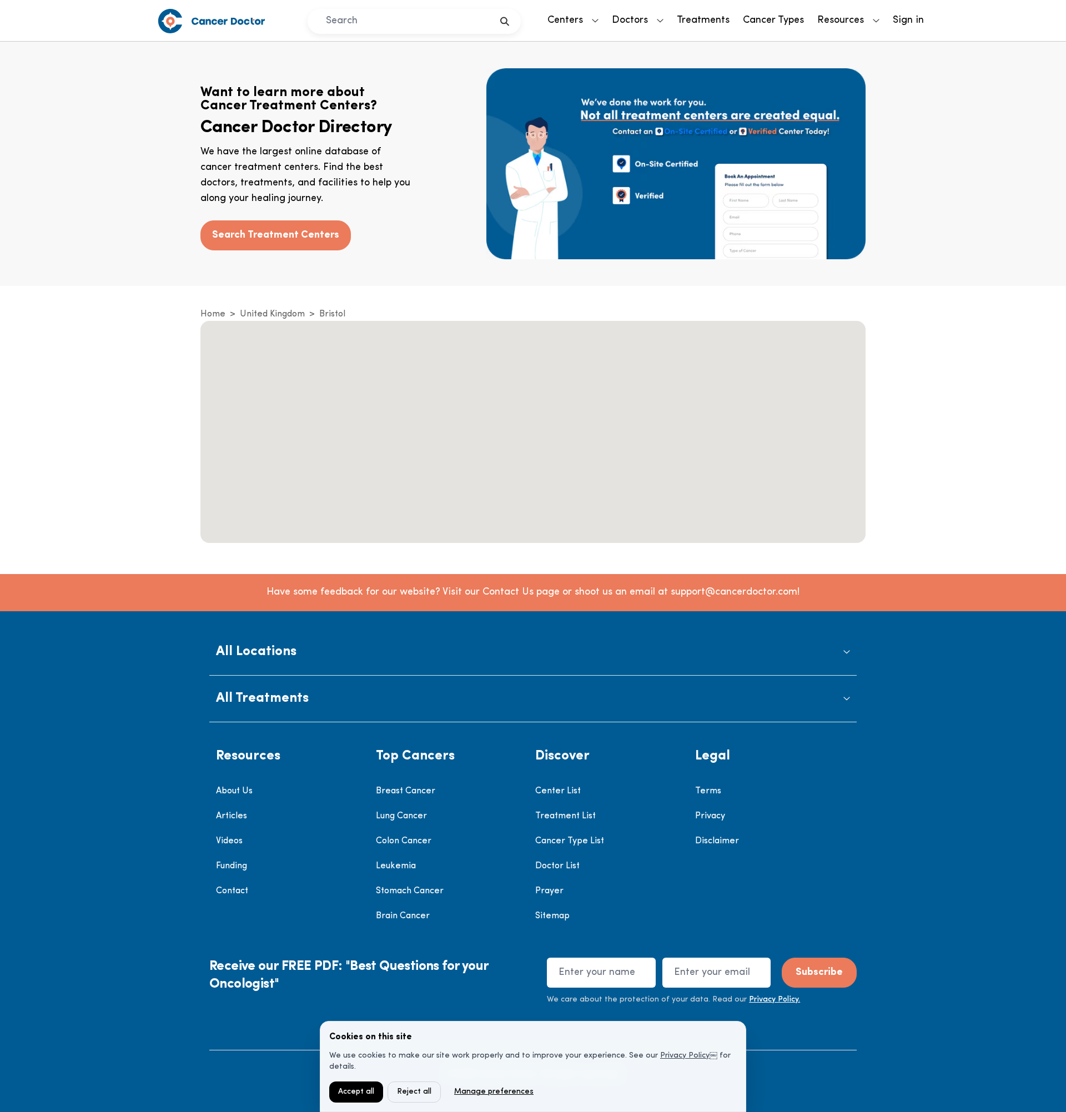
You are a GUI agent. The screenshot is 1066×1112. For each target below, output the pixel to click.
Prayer (549, 891)
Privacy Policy (685, 1055)
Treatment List (565, 816)
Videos (229, 841)
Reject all (414, 1092)
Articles (231, 816)
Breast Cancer (405, 791)
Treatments (703, 21)
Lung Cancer (401, 816)
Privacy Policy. (774, 999)
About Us (234, 791)
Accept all (356, 1092)
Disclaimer (717, 841)
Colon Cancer (403, 841)
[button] (533, 652)
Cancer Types (773, 21)
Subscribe (819, 973)
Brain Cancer (403, 916)
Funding (231, 866)
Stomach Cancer (410, 891)
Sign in (908, 21)
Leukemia (396, 866)
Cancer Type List (569, 841)
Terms (708, 791)
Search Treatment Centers (275, 235)
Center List (558, 791)
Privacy (710, 816)
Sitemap (552, 916)
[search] (505, 21)
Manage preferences (494, 1092)
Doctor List (557, 866)
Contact (232, 891)
